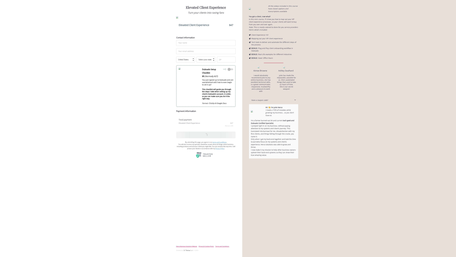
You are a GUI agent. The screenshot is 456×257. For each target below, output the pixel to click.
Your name (182, 43)
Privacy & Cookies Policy (206, 246)
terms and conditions (219, 142)
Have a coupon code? (259, 100)
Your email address (186, 51)
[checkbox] (230, 69)
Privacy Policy (219, 149)
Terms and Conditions (222, 246)
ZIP (220, 59)
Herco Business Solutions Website (186, 246)
